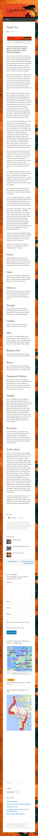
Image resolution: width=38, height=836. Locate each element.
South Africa (28, 525)
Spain (8, 526)
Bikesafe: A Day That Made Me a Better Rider (19, 804)
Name (9, 601)
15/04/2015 (13, 31)
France (15, 523)
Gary (8, 31)
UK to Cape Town (21, 529)
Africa (15, 522)
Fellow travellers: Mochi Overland (15, 814)
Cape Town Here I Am (18, 553)
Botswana (19, 522)
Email (8, 608)
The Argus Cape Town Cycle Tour (21, 546)
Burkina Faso (26, 522)
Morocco (17, 525)
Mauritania (12, 525)
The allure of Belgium (12, 801)
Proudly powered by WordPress (15, 824)
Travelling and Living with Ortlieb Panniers (27, 562)
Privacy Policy (26, 827)
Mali (8, 525)
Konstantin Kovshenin (19, 826)
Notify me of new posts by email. (15, 628)
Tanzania (12, 526)
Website (9, 614)
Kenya (19, 523)
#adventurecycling (18, 528)
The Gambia (18, 526)
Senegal (22, 525)
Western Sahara (26, 526)
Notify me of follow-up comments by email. (18, 622)
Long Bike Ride (17, 10)
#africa (25, 528)
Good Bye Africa (16, 540)
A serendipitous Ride (12, 807)
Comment (10, 582)
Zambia (8, 528)
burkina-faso (10, 523)
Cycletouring (10, 529)
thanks (15, 529)
